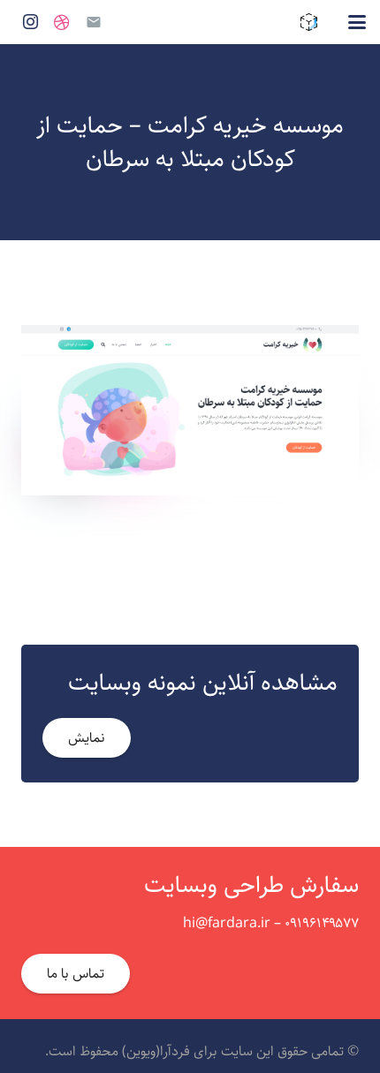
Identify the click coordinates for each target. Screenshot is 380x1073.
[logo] (308, 22)
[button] (357, 22)
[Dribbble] (62, 22)
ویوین (141, 1051)
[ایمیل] (94, 22)
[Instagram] (30, 22)
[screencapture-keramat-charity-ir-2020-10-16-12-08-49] (190, 410)
